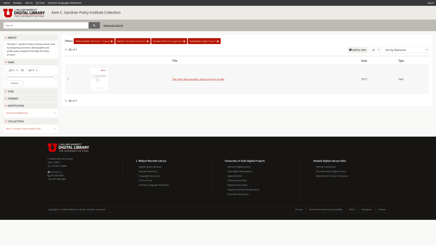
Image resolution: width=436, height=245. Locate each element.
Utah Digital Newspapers (239, 171)
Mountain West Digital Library (331, 171)
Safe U (352, 209)
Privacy (299, 209)
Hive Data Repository (238, 194)
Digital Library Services (150, 166)
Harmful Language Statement (64, 2)
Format (13, 98)
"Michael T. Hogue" (93, 41)
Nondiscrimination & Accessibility (325, 209)
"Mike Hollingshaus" (168, 41)
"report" (203, 41)
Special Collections (148, 171)
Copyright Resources (149, 175)
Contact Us (55, 171)
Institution (16, 105)
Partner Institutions (326, 166)
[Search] (94, 25)
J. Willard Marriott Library (60, 158)
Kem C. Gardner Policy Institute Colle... (24, 128)
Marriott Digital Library (238, 166)
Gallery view (359, 49)
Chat (41, 2)
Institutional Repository (17, 112)
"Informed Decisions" (132, 41)
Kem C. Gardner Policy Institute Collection (86, 12)
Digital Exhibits (234, 175)
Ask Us (29, 2)
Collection (16, 121)
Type (11, 91)
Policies (382, 209)
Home (6, 2)
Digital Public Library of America (332, 175)
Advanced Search (113, 25)
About (12, 37)
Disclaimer (366, 209)
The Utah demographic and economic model (198, 79)
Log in (430, 2)
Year (11, 62)
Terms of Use (145, 180)
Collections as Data (236, 180)
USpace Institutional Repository (243, 189)
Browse (17, 2)
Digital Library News (237, 184)
